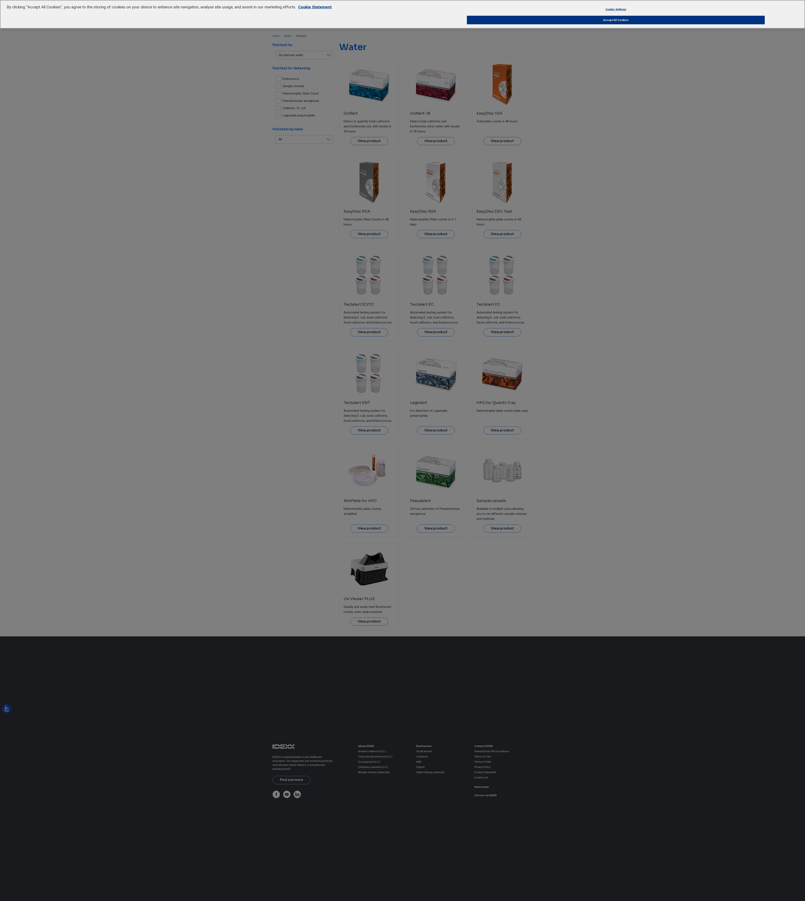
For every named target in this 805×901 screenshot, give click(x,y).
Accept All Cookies (615, 20)
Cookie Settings (615, 9)
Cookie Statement (315, 7)
